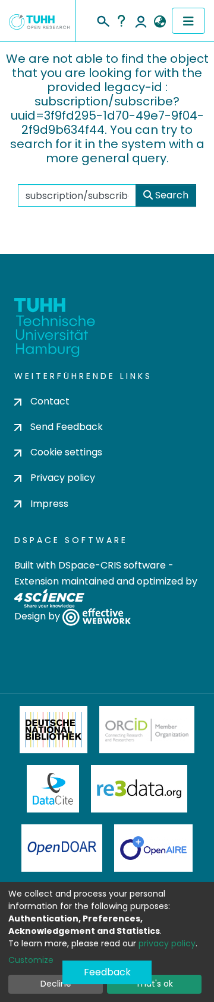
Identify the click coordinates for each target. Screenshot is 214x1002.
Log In (141, 20)
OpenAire (153, 848)
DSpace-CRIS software (112, 565)
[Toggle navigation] (188, 21)
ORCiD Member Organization (146, 729)
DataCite (53, 789)
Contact (50, 401)
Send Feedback (66, 426)
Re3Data (139, 789)
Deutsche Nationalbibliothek (53, 729)
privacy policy (167, 943)
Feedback (107, 972)
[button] (159, 22)
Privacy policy (62, 477)
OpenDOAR (61, 848)
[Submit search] (102, 19)
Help (121, 20)
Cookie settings (66, 452)
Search (170, 195)
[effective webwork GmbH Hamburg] (96, 616)
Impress (49, 503)
